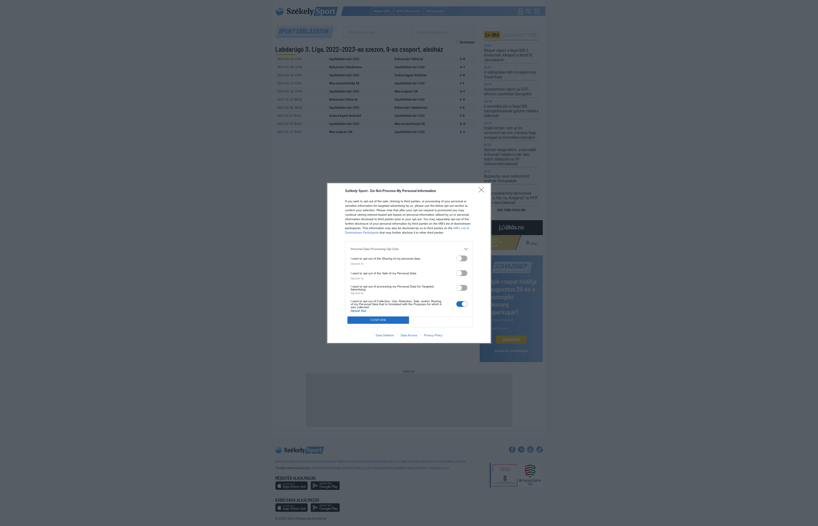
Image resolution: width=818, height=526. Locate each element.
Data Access (409, 335)
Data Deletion (385, 335)
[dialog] (409, 263)
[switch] (461, 258)
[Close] (483, 191)
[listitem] (409, 249)
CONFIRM (378, 320)
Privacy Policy (433, 335)
